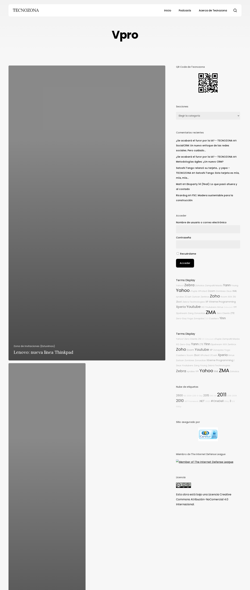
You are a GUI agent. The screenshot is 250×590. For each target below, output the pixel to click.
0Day (226, 401)
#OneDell (217, 401)
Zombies (221, 291)
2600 (179, 395)
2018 (229, 395)
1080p (178, 406)
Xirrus (220, 307)
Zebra (189, 285)
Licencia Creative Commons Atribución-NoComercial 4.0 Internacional (203, 499)
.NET (202, 401)
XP (206, 301)
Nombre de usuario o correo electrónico (201, 222)
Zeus (229, 291)
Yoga (190, 318)
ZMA (211, 312)
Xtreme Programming (222, 301)
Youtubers (210, 307)
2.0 (233, 401)
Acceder (185, 263)
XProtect (202, 291)
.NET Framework (191, 401)
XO (203, 307)
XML (234, 291)
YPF (235, 307)
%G (185, 395)
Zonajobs (199, 318)
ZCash (188, 296)
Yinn (223, 318)
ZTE (232, 313)
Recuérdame (188, 253)
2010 (180, 400)
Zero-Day (181, 318)
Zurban (196, 296)
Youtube (193, 306)
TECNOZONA (26, 10)
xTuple (193, 291)
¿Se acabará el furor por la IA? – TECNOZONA (204, 140)
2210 (194, 395)
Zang (191, 313)
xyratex (180, 296)
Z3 (207, 318)
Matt (179, 184)
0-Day (200, 395)
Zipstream (181, 313)
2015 (206, 395)
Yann (227, 285)
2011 (222, 394)
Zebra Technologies (193, 301)
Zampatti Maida (213, 285)
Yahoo (183, 290)
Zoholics (199, 285)
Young (234, 285)
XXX (230, 296)
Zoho (215, 296)
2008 (234, 395)
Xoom (224, 296)
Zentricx (205, 296)
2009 (189, 395)
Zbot (179, 301)
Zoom (211, 291)
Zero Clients (223, 313)
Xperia (181, 307)
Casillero (214, 318)
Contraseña (183, 237)
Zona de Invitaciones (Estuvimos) (34, 346)
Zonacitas (199, 313)
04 (215, 395)
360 (211, 395)
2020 (207, 401)
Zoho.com (228, 307)
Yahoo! (180, 285)
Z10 (234, 296)
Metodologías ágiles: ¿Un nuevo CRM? (199, 161)
